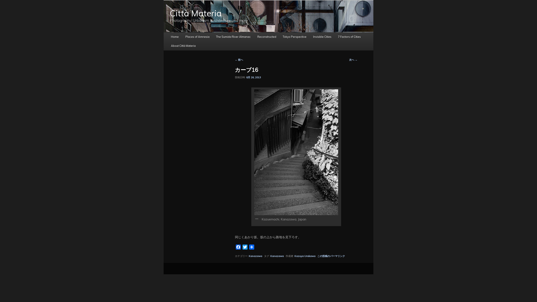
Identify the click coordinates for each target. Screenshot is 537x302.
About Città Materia (183, 45)
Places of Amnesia (197, 36)
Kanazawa (255, 256)
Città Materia (196, 13)
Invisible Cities (322, 36)
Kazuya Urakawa (305, 256)
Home (175, 36)
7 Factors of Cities (349, 36)
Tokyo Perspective (294, 36)
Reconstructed (266, 36)
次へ (353, 59)
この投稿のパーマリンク (331, 256)
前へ (239, 59)
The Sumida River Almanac (233, 36)
